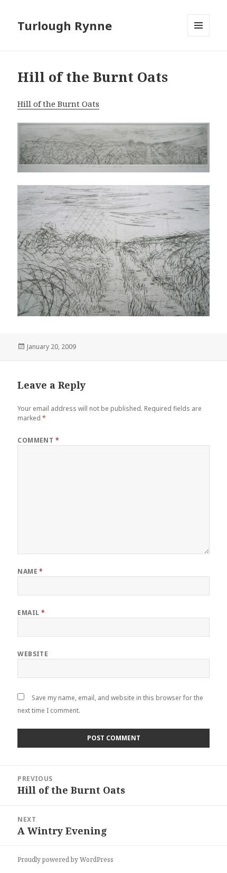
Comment (38, 440)
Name (30, 571)
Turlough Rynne (64, 25)
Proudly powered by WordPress (65, 859)
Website (32, 653)
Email (31, 612)
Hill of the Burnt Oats (58, 103)
